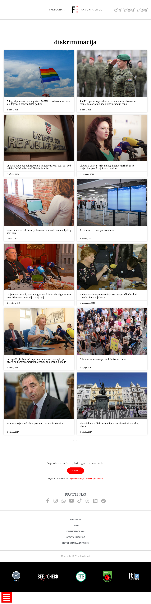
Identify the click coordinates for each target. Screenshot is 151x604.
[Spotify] (146, 10)
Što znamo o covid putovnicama (97, 230)
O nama (75, 525)
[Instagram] (120, 10)
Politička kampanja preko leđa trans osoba (103, 359)
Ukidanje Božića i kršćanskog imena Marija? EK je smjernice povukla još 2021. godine (107, 167)
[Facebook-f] (116, 10)
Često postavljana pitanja (75, 543)
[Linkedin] (95, 500)
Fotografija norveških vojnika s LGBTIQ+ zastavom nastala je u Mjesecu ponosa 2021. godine (38, 103)
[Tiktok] (133, 10)
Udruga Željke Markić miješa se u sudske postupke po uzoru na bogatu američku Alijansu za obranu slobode (36, 360)
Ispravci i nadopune (75, 537)
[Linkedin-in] (142, 10)
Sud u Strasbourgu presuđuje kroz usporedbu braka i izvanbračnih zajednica (108, 296)
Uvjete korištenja (76, 478)
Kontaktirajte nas (75, 531)
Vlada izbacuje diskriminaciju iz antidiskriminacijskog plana (109, 425)
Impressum (75, 519)
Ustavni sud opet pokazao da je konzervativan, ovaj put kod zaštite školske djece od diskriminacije (39, 167)
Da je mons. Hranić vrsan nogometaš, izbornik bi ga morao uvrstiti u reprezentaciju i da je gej (39, 296)
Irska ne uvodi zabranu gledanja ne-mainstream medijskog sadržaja (39, 231)
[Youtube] (129, 10)
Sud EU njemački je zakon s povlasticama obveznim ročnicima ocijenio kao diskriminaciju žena (108, 103)
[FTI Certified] (133, 577)
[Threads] (137, 10)
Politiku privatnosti (94, 478)
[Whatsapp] (125, 10)
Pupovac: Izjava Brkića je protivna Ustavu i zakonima (35, 423)
